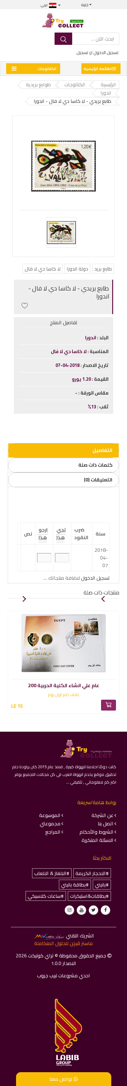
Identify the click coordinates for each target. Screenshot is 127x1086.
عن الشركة (102, 815)
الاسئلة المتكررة (97, 840)
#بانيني (102, 884)
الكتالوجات (47, 68)
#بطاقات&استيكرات (89, 896)
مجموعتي (50, 823)
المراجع (52, 831)
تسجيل (82, 52)
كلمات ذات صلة (95, 464)
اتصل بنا (105, 823)
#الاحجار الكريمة (92, 873)
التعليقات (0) (98, 479)
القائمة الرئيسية (98, 68)
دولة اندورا (77, 268)
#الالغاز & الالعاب (51, 873)
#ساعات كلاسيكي (46, 896)
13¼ (92, 406)
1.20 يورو (82, 379)
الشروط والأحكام (96, 831)
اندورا (91, 337)
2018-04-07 (67, 365)
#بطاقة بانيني (75, 884)
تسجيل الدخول (105, 52)
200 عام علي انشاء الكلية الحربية (63, 684)
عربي (45, 4)
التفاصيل (102, 450)
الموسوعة (49, 815)
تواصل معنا (61, 1079)
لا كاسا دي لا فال (42, 268)
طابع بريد (103, 268)
